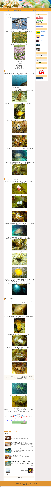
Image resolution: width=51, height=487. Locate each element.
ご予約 (32, 483)
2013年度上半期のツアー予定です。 (19, 415)
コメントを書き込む (19, 477)
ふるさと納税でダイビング (43, 35)
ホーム (14, 483)
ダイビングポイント (22, 483)
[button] (46, 65)
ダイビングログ (29, 483)
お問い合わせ (35, 483)
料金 (26, 483)
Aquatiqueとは (17, 483)
